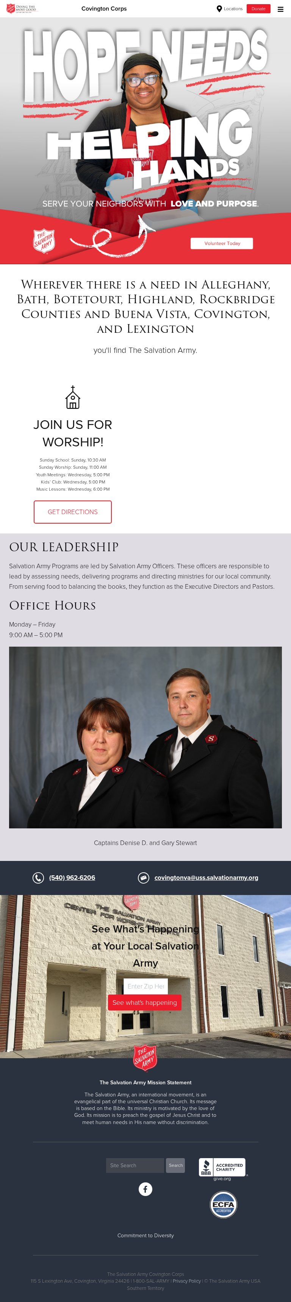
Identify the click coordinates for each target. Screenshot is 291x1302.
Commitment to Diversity (145, 1235)
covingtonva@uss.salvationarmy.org (206, 878)
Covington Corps (104, 8)
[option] (145, 140)
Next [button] (18, 140)
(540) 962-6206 (72, 878)
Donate (259, 8)
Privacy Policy (187, 1281)
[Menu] (278, 8)
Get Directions (73, 512)
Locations (233, 8)
